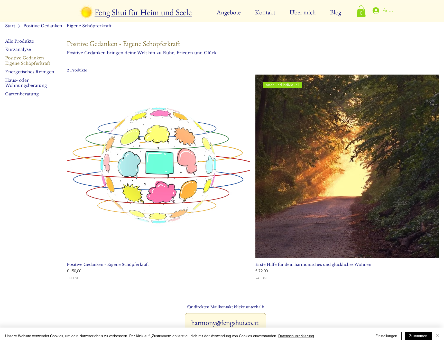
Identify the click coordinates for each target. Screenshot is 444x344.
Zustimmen (418, 335)
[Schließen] (438, 336)
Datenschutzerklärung (296, 335)
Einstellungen (386, 335)
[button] (361, 11)
